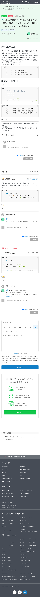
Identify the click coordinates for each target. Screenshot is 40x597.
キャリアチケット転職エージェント (28, 545)
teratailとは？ (5, 466)
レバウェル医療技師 (25, 560)
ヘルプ (21, 475)
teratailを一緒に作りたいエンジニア (17, 456)
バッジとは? (5, 469)
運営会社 (4, 502)
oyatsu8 (33, 33)
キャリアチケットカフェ (8, 542)
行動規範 (21, 155)
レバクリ (4, 554)
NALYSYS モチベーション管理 (9, 579)
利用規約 (10, 502)
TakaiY (7, 178)
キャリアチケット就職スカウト (27, 542)
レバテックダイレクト (8, 496)
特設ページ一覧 (6, 481)
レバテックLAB (24, 496)
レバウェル (22, 554)
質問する (20, 412)
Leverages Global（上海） (9, 576)
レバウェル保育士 (6, 560)
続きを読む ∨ (9, 296)
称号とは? (4, 472)
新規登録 (36, 2)
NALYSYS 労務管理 (25, 579)
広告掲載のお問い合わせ (8, 507)
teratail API (23, 472)
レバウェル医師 (6, 566)
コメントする (28, 158)
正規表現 (12, 29)
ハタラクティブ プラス (25, 548)
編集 (33, 179)
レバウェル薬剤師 (24, 566)
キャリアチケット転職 (7, 545)
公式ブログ (22, 466)
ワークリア (5, 551)
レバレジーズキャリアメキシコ (27, 576)
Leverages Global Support (26, 573)
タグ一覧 (4, 475)
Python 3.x (5, 29)
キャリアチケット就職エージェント (28, 539)
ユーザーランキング (7, 478)
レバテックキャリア (25, 493)
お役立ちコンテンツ (25, 478)
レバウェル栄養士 (24, 563)
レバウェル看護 (24, 557)
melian (7, 252)
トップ (2, 6)
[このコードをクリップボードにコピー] (37, 67)
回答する (20, 367)
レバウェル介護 (6, 557)
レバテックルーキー (7, 493)
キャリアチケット (6, 539)
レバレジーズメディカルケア (9, 570)
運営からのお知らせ (25, 469)
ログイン (30, 2)
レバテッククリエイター (26, 490)
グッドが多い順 (34, 171)
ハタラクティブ (6, 548)
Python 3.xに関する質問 (12, 6)
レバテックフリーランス (8, 490)
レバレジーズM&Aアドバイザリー (28, 551)
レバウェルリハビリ (7, 563)
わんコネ (22, 570)
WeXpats (4, 573)
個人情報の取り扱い (12, 505)
